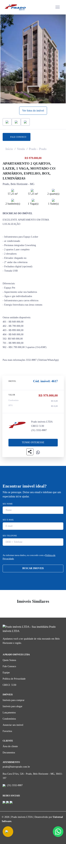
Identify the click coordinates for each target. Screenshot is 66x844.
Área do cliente (10, 746)
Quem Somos (9, 660)
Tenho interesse (33, 442)
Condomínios (9, 718)
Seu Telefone (10, 536)
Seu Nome (8, 504)
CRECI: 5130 (9, 685)
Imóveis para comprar (13, 700)
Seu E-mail (8, 520)
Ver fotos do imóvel (33, 110)
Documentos (9, 752)
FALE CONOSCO (17, 137)
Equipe (6, 672)
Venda (21, 149)
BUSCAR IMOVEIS (33, 568)
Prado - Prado (37, 149)
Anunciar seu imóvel (13, 725)
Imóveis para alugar (12, 706)
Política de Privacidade (14, 678)
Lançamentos (9, 712)
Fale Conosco (9, 666)
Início (9, 149)
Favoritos (7, 731)
